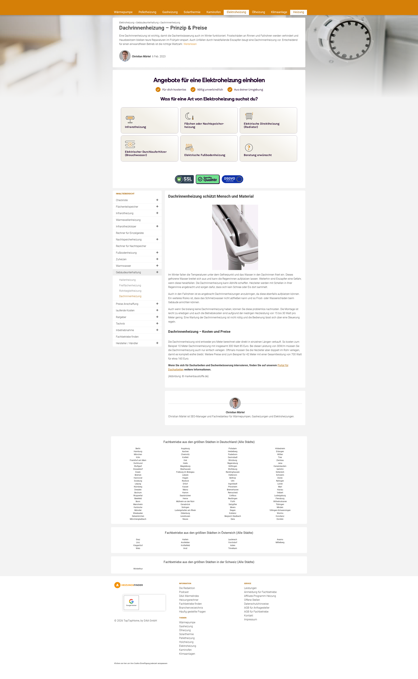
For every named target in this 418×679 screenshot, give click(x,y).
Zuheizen (121, 259)
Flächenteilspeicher (127, 206)
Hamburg (138, 451)
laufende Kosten (125, 310)
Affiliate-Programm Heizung (260, 595)
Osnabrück (185, 504)
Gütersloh (280, 472)
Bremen (138, 475)
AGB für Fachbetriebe (256, 611)
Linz (138, 542)
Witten (280, 454)
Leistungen (250, 588)
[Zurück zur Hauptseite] (144, 585)
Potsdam (233, 448)
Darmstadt (232, 457)
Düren (280, 478)
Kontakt (248, 615)
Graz (138, 539)
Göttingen (232, 466)
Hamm (185, 492)
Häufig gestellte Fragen (192, 611)
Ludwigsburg (280, 495)
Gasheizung (170, 12)
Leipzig (138, 484)
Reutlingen (232, 498)
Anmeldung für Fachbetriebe (260, 592)
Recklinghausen (233, 472)
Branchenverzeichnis (191, 607)
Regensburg (232, 463)
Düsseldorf (138, 469)
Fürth (232, 501)
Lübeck (185, 475)
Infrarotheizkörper (126, 226)
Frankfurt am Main (138, 460)
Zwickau (280, 460)
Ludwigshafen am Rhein (185, 510)
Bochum (138, 492)
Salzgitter (233, 504)
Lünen (280, 484)
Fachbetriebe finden (127, 336)
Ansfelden (185, 542)
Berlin (138, 448)
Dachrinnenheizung (130, 296)
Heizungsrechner (188, 599)
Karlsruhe (138, 507)
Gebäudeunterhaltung (128, 272)
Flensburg (280, 498)
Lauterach (232, 539)
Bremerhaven (233, 490)
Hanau (280, 490)
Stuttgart (138, 466)
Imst (185, 548)
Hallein (185, 539)
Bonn (138, 501)
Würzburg (232, 460)
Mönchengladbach (138, 519)
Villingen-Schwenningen (280, 510)
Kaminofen (214, 12)
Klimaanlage (279, 12)
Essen (138, 472)
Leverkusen (185, 516)
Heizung (298, 12)
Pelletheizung (147, 12)
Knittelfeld (185, 545)
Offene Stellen (252, 599)
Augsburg (185, 448)
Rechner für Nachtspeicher (131, 246)
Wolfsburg (232, 469)
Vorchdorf (232, 542)
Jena (280, 463)
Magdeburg (185, 466)
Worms (280, 513)
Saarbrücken (185, 495)
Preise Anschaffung (127, 303)
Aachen (185, 451)
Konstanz (280, 516)
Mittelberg (280, 542)
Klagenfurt (138, 545)
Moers (232, 507)
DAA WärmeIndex (189, 595)
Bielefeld (138, 498)
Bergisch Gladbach (233, 516)
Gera (233, 519)
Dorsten (280, 519)
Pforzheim (232, 487)
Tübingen (280, 504)
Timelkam (232, 548)
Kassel (185, 487)
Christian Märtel (235, 412)
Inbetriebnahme (125, 330)
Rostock (185, 481)
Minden (280, 507)
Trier (280, 457)
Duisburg (138, 481)
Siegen (233, 510)
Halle (185, 463)
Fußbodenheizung (126, 252)
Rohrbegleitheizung (130, 290)
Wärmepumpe (123, 12)
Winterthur (138, 569)
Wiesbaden (138, 513)
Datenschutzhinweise (256, 603)
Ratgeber (121, 317)
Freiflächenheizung (130, 285)
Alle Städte (246, 442)
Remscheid (233, 492)
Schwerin (280, 475)
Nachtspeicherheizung (129, 239)
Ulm (232, 481)
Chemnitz (185, 454)
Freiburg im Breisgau (185, 472)
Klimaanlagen (187, 653)
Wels (138, 548)
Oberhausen (185, 469)
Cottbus (232, 495)
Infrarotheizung (124, 213)
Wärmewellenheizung (128, 219)
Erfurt (185, 484)
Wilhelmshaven (280, 501)
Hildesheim (280, 448)
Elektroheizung (236, 12)
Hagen (185, 478)
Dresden (138, 490)
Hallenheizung (127, 279)
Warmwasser (123, 265)
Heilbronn (232, 475)
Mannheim (138, 504)
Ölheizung (258, 12)
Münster (138, 510)
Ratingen (280, 481)
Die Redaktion (187, 588)
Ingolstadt (232, 484)
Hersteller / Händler (127, 343)
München (138, 454)
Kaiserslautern (280, 466)
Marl (280, 487)
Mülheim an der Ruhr (185, 501)
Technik (120, 323)
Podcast (184, 592)
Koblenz (232, 513)
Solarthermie (192, 12)
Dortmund (138, 463)
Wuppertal (138, 495)
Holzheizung (186, 642)
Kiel (185, 460)
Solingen (185, 507)
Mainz (185, 490)
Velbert (280, 492)
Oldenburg (185, 513)
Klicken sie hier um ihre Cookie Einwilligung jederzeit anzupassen (140, 663)
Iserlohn (280, 469)
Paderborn (232, 454)
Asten (232, 545)
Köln (138, 457)
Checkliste (122, 200)
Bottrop (232, 478)
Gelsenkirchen (138, 516)
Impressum (250, 619)
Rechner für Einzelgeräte (130, 233)
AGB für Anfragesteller (256, 607)
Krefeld (185, 457)
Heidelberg (232, 451)
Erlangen (280, 451)
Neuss (185, 519)
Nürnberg (138, 487)
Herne (185, 498)
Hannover (138, 478)
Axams (280, 539)
